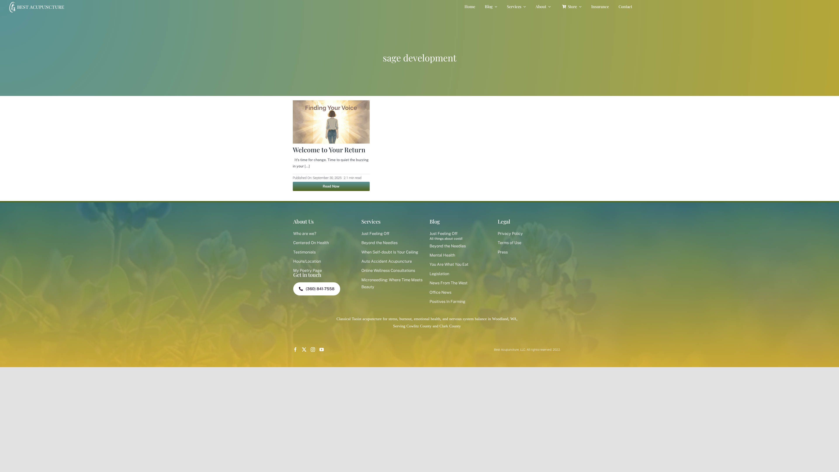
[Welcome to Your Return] (331, 104)
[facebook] (295, 349)
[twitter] (304, 349)
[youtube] (321, 349)
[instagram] (313, 349)
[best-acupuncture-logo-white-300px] (36, 2)
